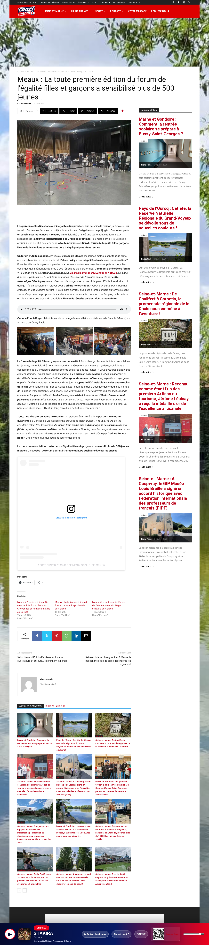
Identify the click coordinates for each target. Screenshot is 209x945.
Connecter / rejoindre (50, 2)
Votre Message (119, 2)
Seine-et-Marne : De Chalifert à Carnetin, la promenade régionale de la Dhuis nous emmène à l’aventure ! (112, 743)
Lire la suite (145, 196)
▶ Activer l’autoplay (95, 934)
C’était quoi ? (121, 934)
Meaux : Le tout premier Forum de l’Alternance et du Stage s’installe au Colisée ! (108, 605)
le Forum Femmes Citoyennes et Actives (93, 272)
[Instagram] (183, 2)
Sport (94, 2)
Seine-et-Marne (68, 2)
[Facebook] (178, 2)
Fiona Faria (26, 103)
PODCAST (104, 2)
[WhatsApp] (67, 636)
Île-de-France (83, 2)
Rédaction (146, 259)
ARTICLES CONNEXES (30, 706)
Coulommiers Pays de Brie (28, 870)
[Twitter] (189, 2)
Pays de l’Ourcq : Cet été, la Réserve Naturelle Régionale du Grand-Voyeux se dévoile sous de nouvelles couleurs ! (165, 218)
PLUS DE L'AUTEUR (55, 706)
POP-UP (141, 934)
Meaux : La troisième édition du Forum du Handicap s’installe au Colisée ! (71, 605)
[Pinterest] (57, 636)
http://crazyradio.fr (48, 684)
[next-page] (25, 890)
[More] (122, 111)
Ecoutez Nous (134, 2)
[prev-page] (19, 890)
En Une (30, 71)
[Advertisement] (104, 42)
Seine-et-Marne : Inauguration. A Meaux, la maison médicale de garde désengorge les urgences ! (108, 661)
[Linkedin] (76, 636)
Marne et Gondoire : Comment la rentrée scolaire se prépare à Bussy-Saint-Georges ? (34, 743)
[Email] (86, 636)
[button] (173, 2)
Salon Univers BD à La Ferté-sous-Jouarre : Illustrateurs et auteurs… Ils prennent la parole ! (42, 659)
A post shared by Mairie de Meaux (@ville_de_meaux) (71, 565)
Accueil (20, 71)
